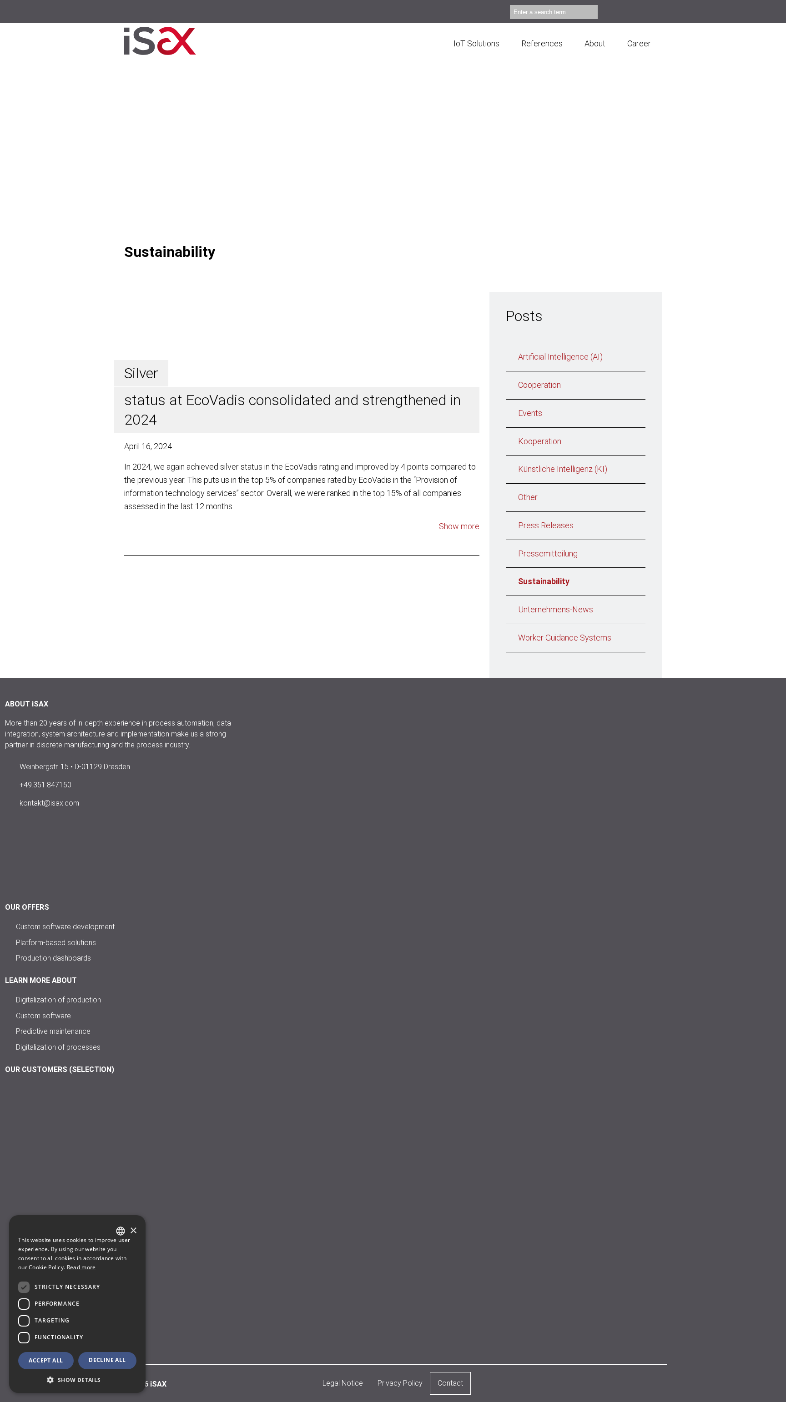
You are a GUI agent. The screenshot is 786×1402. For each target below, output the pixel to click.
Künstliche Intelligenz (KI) (562, 469)
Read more (81, 1267)
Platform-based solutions (56, 942)
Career (639, 43)
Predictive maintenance (53, 1031)
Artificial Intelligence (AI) (560, 356)
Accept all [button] (46, 1360)
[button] (77, 1379)
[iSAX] (172, 40)
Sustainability (543, 581)
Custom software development (65, 926)
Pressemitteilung (548, 553)
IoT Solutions (476, 43)
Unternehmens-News (555, 609)
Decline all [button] (107, 1360)
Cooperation (539, 385)
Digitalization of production (58, 1000)
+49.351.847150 (45, 785)
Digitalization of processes (58, 1047)
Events (530, 413)
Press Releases (546, 525)
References (542, 43)
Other (528, 497)
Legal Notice (342, 1383)
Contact (450, 1383)
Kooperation (539, 441)
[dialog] (77, 1304)
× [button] (133, 1230)
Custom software (43, 1015)
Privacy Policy (400, 1383)
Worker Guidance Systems (564, 637)
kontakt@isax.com (49, 803)
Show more (459, 526)
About (594, 43)
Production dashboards (53, 958)
